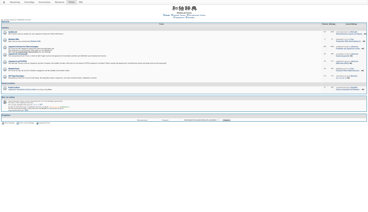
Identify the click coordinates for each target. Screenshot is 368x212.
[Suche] (4, 3)
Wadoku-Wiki (13, 39)
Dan (352, 39)
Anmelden (191, 17)
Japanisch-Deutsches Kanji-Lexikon (22, 90)
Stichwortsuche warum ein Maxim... (349, 34)
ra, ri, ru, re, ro (341, 78)
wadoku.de (12, 32)
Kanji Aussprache (343, 56)
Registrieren (180, 17)
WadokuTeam (13, 69)
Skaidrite (354, 87)
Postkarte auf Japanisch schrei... (348, 49)
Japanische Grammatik (17, 54)
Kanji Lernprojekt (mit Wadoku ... (348, 90)
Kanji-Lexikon (14, 87)
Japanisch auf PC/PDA (17, 61)
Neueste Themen (179, 15)
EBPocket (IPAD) (342, 63)
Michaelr (354, 32)
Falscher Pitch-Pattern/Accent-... (348, 71)
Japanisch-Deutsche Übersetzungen (23, 47)
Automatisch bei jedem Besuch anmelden (200, 120)
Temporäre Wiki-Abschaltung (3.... (349, 41)
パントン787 (38, 105)
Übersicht (5, 22)
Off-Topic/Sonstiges (16, 76)
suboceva (354, 47)
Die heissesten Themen (197, 15)
